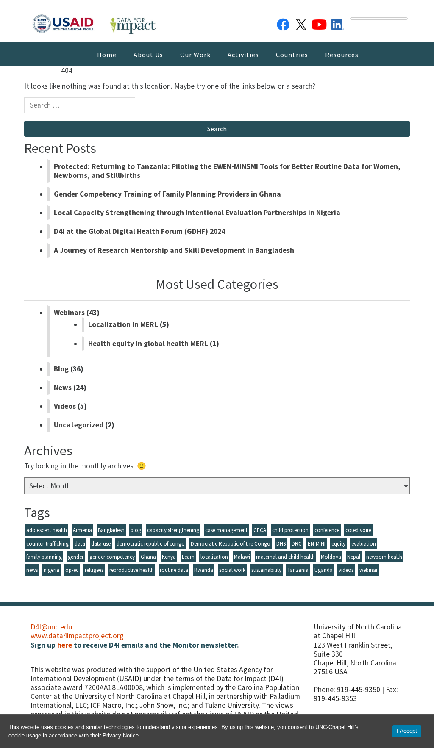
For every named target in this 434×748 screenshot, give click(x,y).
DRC (297, 543)
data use (101, 543)
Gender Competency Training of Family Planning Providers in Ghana (167, 194)
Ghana (148, 556)
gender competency (112, 556)
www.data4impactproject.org (77, 635)
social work (232, 569)
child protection (290, 530)
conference (326, 530)
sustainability (266, 569)
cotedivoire (358, 530)
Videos (65, 406)
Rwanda (203, 569)
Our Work (195, 54)
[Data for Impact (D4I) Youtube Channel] (320, 23)
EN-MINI (317, 543)
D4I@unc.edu (51, 627)
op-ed (72, 569)
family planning (44, 556)
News (63, 387)
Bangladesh (111, 530)
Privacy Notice (121, 735)
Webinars (69, 312)
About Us (148, 54)
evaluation (363, 543)
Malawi (242, 556)
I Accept (407, 731)
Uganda (323, 569)
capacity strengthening (173, 530)
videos (346, 569)
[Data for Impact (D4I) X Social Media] (301, 23)
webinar (368, 569)
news (32, 569)
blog (136, 530)
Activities (243, 54)
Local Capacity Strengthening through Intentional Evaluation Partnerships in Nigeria (197, 212)
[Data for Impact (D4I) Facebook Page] (283, 23)
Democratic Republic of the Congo (230, 543)
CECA (259, 530)
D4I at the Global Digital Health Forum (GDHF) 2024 (139, 231)
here (64, 645)
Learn (188, 556)
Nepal (353, 556)
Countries (292, 54)
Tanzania (298, 569)
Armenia (82, 530)
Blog (61, 369)
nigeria (51, 569)
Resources (342, 54)
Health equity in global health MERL (148, 343)
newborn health (384, 556)
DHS (281, 543)
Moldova (331, 556)
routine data (174, 569)
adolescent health (46, 530)
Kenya (169, 556)
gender (75, 556)
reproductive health (131, 569)
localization (214, 556)
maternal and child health (285, 556)
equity (338, 543)
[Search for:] (79, 107)
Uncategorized (78, 424)
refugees (94, 569)
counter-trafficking (47, 543)
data (80, 543)
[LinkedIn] (338, 23)
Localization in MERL (123, 324)
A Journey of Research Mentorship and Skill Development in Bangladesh (174, 250)
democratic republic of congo (151, 543)
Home (107, 54)
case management (226, 530)
